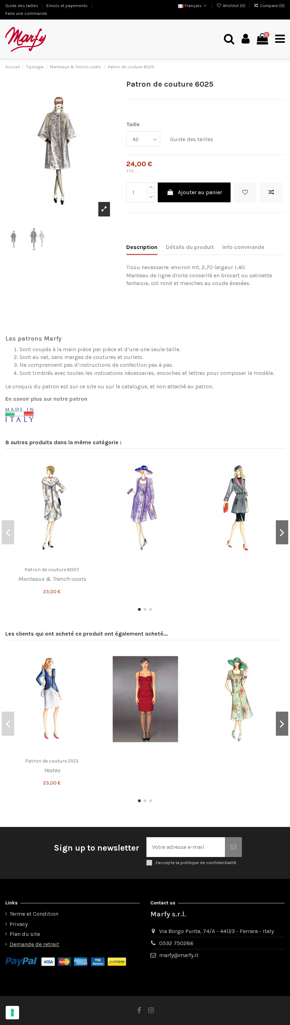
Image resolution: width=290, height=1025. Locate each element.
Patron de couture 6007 (51, 570)
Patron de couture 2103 (52, 761)
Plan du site (25, 934)
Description (141, 247)
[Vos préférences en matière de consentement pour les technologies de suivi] (12, 1012)
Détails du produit (190, 247)
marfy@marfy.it (178, 955)
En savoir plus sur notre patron (46, 398)
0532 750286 (176, 943)
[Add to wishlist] (245, 192)
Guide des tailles (22, 5)
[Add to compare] (271, 192)
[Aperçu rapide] (89, 490)
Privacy (19, 924)
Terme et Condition (34, 913)
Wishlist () (234, 5)
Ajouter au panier (200, 192)
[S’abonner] (233, 847)
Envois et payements (67, 5)
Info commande (243, 247)
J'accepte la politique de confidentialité (195, 862)
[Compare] (89, 476)
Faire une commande (26, 13)
